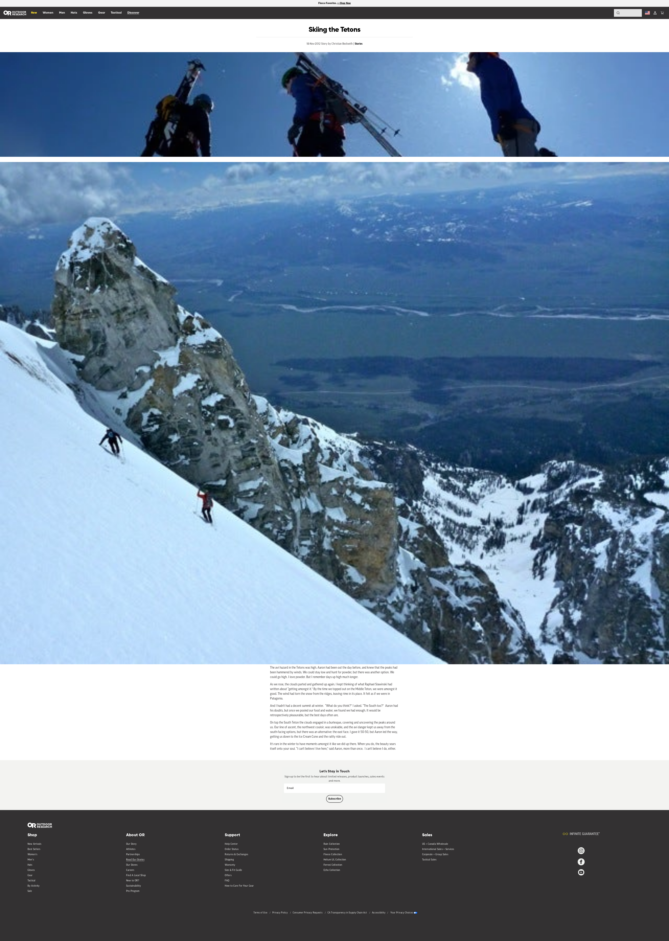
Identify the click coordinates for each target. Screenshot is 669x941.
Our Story (131, 844)
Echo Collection (332, 870)
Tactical (32, 880)
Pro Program (133, 891)
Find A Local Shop (136, 875)
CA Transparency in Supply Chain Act (348, 913)
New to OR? (132, 880)
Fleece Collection (333, 854)
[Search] (608, 13)
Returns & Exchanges (236, 854)
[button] (662, 13)
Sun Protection (332, 849)
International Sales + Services (438, 849)
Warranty (230, 865)
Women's (32, 854)
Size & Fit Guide (233, 870)
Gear (30, 875)
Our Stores (132, 865)
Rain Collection (332, 844)
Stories (359, 43)
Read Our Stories (135, 860)
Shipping (229, 860)
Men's (31, 860)
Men (62, 12)
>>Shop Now (344, 3)
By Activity (34, 886)
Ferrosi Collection (333, 865)
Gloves (31, 870)
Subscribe (334, 798)
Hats (30, 865)
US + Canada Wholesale (435, 844)
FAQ (227, 880)
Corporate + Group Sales (435, 854)
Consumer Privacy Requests (308, 913)
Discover (133, 12)
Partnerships (133, 854)
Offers (228, 875)
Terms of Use (260, 913)
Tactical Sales (429, 860)
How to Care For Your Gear (239, 886)
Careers (130, 870)
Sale (30, 891)
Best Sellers (34, 849)
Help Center (231, 844)
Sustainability (133, 886)
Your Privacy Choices (401, 913)
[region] (334, 3)
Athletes (130, 849)
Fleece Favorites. (327, 3)
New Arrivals (34, 844)
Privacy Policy (280, 913)
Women (48, 12)
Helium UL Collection (335, 860)
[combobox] (628, 13)
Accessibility (379, 913)
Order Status (232, 849)
